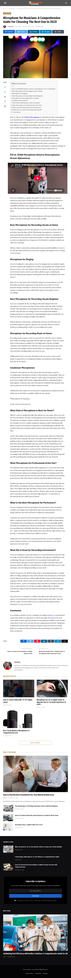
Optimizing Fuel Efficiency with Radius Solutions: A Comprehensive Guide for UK (35, 953)
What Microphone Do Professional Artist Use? (27, 105)
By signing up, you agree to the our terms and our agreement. (36, 900)
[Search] (66, 3)
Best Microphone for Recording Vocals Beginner (27, 96)
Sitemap (45, 973)
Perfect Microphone (31, 117)
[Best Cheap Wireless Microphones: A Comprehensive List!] (18, 719)
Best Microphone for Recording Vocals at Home (27, 91)
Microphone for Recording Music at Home (25, 98)
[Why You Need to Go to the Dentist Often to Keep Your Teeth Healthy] (8, 849)
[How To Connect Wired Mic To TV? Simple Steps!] (18, 688)
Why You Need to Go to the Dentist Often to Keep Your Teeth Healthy (38, 847)
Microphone (7, 13)
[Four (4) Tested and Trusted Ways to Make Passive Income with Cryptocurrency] (8, 867)
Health (5, 797)
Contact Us (38, 973)
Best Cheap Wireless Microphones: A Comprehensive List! (16, 732)
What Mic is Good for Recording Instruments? (27, 110)
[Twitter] (5, 92)
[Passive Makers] (35, 3)
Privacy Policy (46, 900)
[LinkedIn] (5, 97)
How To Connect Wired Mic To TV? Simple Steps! (17, 701)
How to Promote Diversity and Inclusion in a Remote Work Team (36, 815)
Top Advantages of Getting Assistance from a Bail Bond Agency (36, 806)
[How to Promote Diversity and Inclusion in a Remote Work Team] (8, 817)
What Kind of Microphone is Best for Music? (26, 103)
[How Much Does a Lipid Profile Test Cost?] (8, 827)
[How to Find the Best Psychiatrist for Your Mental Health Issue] (35, 774)
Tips (4, 956)
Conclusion (16, 112)
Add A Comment (35, 742)
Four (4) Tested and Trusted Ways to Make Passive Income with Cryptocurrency (36, 866)
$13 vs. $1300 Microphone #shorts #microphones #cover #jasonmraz (33, 89)
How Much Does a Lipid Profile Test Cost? (29, 825)
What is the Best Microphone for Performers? (26, 107)
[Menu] (5, 3)
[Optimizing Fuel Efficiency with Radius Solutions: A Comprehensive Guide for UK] (35, 932)
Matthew (11, 26)
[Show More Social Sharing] (66, 31)
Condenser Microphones (20, 100)
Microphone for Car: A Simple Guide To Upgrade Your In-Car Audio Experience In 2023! (51, 702)
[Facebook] (5, 87)
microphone (52, 618)
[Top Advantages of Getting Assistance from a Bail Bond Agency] (8, 808)
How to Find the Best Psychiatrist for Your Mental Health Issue (28, 795)
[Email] (5, 106)
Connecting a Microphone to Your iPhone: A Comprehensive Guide (37, 857)
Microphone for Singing (19, 93)
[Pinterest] (5, 101)
